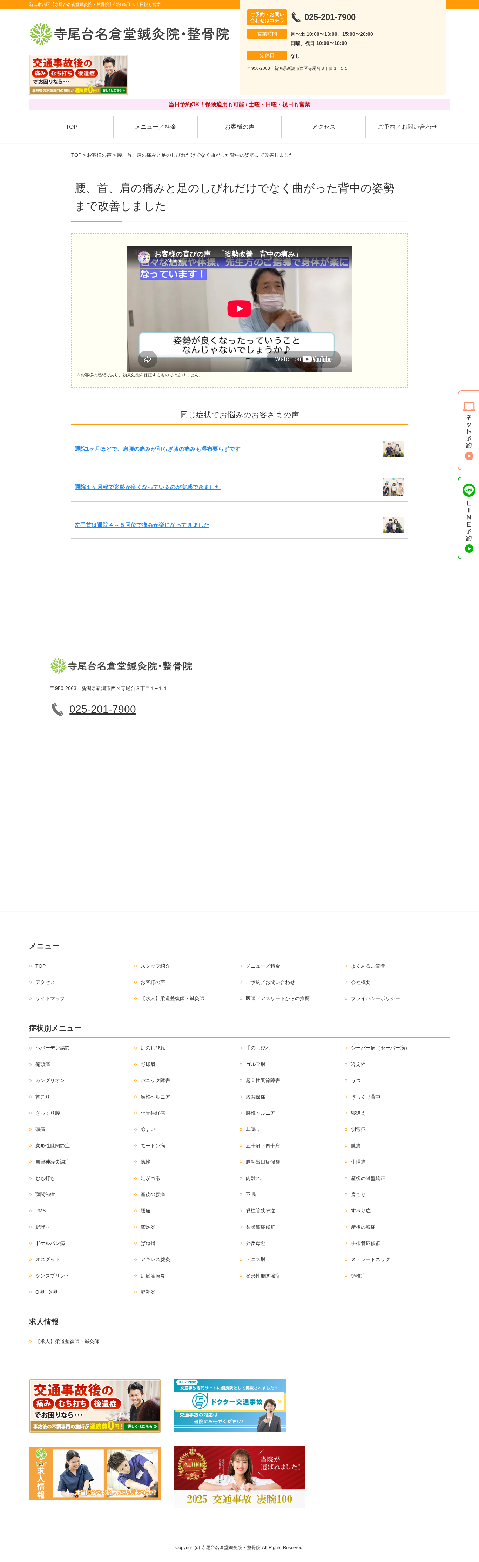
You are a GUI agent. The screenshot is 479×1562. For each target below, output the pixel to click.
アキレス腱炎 (155, 1259)
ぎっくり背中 (365, 1097)
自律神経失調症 (52, 1162)
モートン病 (153, 1145)
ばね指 (148, 1243)
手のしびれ (258, 1048)
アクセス (324, 126)
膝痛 (356, 1145)
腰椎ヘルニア (260, 1113)
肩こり (358, 1194)
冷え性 (358, 1064)
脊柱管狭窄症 (260, 1210)
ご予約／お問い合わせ (407, 126)
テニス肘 (255, 1259)
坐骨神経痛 (153, 1113)
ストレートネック (370, 1259)
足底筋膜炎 (153, 1276)
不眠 (251, 1194)
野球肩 (148, 1064)
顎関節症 (45, 1194)
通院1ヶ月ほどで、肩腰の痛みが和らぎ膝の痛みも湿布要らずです (158, 449)
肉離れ (253, 1178)
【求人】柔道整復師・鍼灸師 (172, 998)
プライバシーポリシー (375, 998)
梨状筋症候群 (260, 1227)
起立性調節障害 (263, 1080)
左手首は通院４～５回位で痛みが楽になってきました (142, 525)
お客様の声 (240, 126)
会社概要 (361, 982)
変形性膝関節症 (52, 1145)
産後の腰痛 (153, 1194)
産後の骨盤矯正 (368, 1178)
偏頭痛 (42, 1064)
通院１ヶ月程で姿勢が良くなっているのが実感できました (148, 487)
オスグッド (47, 1259)
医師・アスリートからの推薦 (278, 998)
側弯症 (358, 1129)
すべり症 (361, 1210)
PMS (40, 1210)
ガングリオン (50, 1080)
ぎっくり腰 (47, 1113)
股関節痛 (255, 1097)
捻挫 (145, 1162)
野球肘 (42, 1227)
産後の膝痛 (363, 1227)
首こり (42, 1097)
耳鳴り (253, 1129)
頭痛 (40, 1129)
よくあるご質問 (368, 966)
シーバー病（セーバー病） (380, 1048)
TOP (71, 126)
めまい (148, 1129)
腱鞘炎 (148, 1292)
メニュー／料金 (155, 126)
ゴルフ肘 (255, 1064)
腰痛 (145, 1210)
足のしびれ (153, 1048)
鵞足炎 (148, 1227)
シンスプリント (52, 1276)
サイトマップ (50, 998)
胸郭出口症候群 (263, 1162)
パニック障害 (155, 1080)
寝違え (358, 1113)
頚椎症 (358, 1276)
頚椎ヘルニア (155, 1097)
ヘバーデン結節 (52, 1048)
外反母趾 (255, 1243)
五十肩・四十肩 (263, 1145)
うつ (356, 1080)
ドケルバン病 (50, 1243)
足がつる (150, 1178)
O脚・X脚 (46, 1292)
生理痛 (358, 1162)
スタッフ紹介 (155, 966)
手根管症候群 (365, 1243)
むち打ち (45, 1178)
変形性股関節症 (263, 1276)
